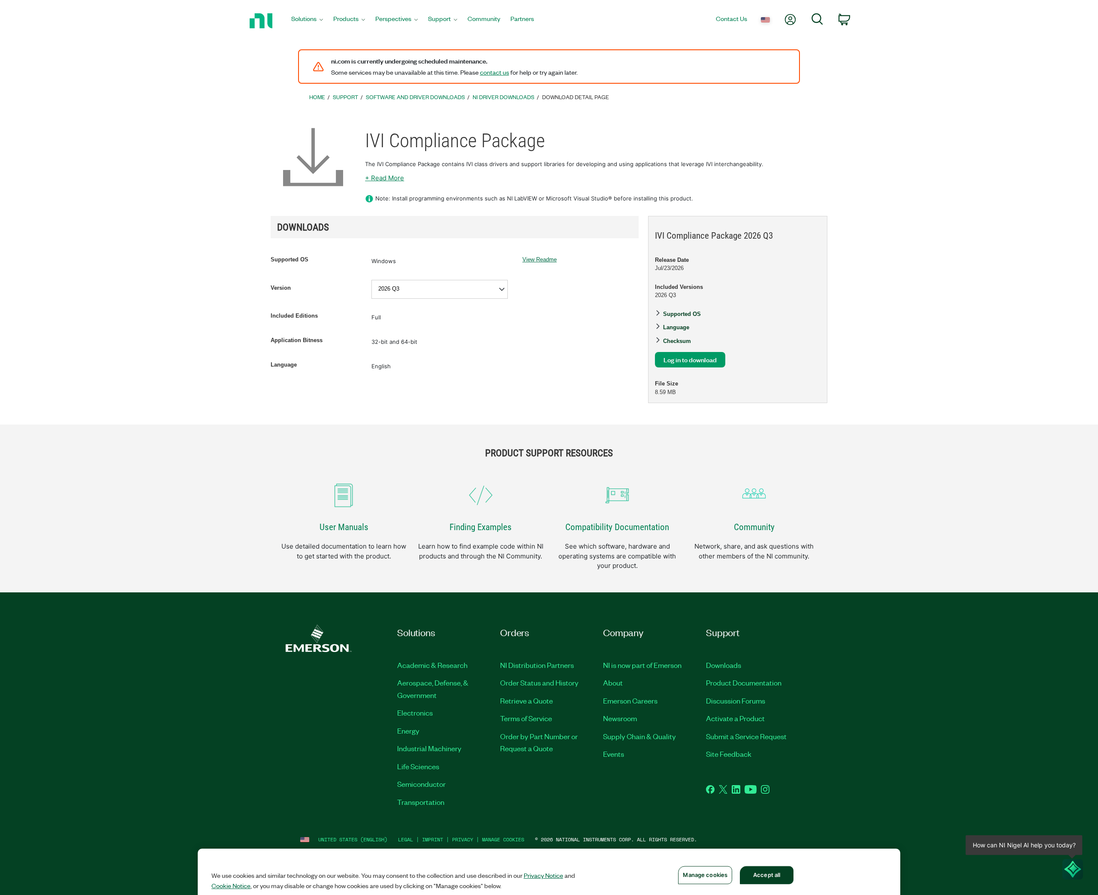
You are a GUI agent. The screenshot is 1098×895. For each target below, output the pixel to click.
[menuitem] (307, 21)
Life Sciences (418, 766)
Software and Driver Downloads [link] (415, 97)
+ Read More (384, 178)
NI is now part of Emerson (642, 665)
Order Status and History (539, 682)
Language (284, 364)
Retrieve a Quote (526, 700)
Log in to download (690, 359)
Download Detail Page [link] (575, 97)
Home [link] (317, 97)
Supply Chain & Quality (639, 736)
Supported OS (289, 259)
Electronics (415, 712)
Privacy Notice (543, 875)
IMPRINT (432, 839)
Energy (408, 730)
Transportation (420, 802)
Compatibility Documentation (617, 527)
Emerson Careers (630, 700)
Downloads (723, 665)
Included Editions (294, 315)
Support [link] (345, 97)
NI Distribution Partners (537, 665)
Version (281, 288)
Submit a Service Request (746, 736)
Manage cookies (503, 839)
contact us (494, 72)
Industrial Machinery (429, 748)
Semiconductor (421, 784)
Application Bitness (297, 340)
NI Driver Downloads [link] (503, 97)
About (613, 682)
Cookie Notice (230, 885)
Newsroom (620, 718)
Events (613, 753)
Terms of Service (526, 718)
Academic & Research (432, 665)
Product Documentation (743, 682)
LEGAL (405, 839)
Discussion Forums (735, 700)
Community (754, 527)
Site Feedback (728, 753)
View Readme (539, 259)
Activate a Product (735, 718)
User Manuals (344, 527)
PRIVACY (462, 839)
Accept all (766, 874)
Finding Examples (480, 527)
